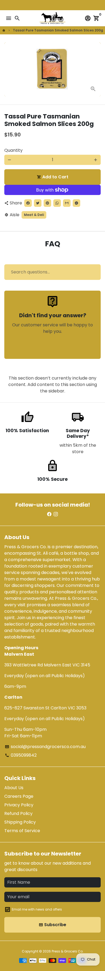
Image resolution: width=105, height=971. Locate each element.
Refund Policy (18, 813)
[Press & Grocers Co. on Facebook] (49, 514)
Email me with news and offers (37, 909)
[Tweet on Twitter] (37, 203)
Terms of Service (22, 831)
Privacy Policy (18, 805)
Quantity (13, 150)
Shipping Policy (20, 822)
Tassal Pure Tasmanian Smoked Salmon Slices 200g (58, 30)
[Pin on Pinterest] (47, 203)
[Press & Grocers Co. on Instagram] (56, 514)
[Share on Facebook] (28, 203)
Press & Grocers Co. (67, 951)
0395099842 (21, 755)
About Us (13, 788)
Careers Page (18, 796)
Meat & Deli (34, 214)
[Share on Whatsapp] (57, 203)
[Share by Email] (67, 203)
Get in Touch (52, 347)
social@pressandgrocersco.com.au (45, 746)
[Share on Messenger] (76, 203)
